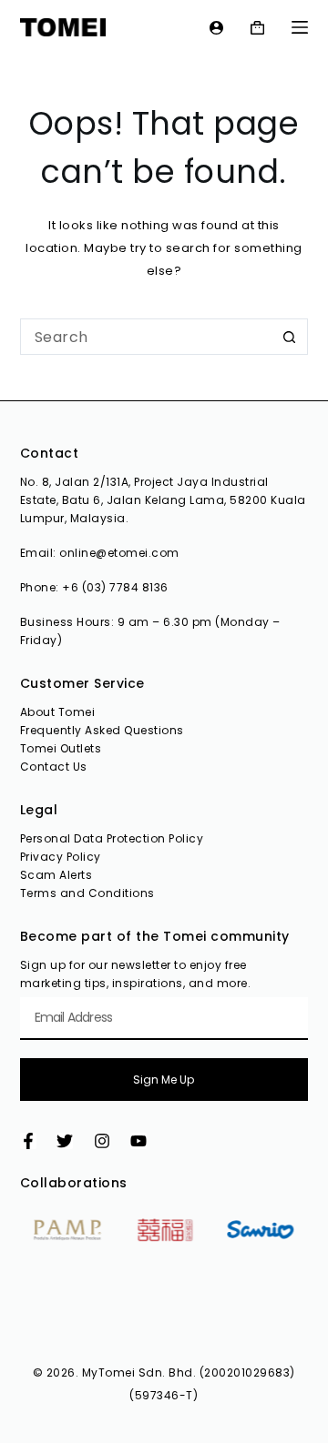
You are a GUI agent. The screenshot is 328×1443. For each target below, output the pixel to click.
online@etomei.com (119, 552)
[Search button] (290, 336)
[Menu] (300, 27)
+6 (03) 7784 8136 (115, 587)
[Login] (216, 28)
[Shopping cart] (257, 28)
